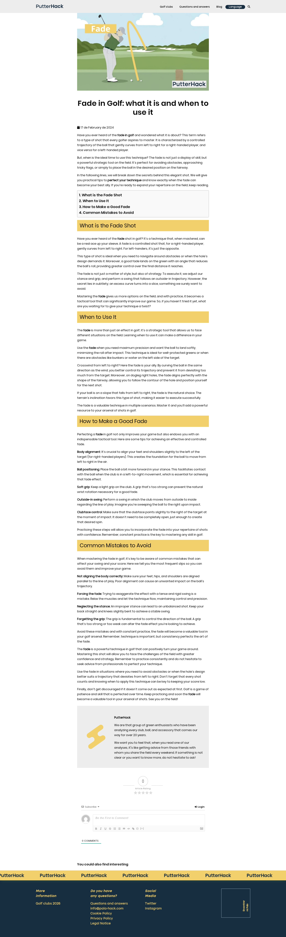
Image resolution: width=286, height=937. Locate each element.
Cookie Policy (101, 913)
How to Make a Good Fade (106, 206)
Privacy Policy (101, 918)
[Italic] (100, 829)
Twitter (150, 903)
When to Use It (96, 200)
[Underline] (105, 829)
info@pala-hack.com (106, 908)
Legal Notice (100, 923)
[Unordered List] (119, 829)
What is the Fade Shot (102, 195)
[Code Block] (128, 829)
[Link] (133, 829)
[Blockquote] (124, 829)
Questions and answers (194, 7)
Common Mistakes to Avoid (108, 212)
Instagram (153, 908)
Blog (219, 7)
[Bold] (96, 829)
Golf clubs (166, 7)
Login (201, 806)
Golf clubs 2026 (48, 903)
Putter (49, 6)
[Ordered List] (114, 829)
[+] (142, 828)
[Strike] (110, 829)
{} (137, 828)
